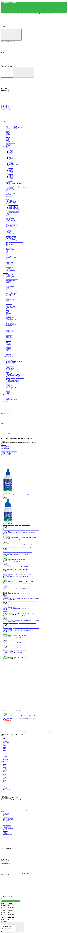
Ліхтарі (7, 400)
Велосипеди (6, 125)
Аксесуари (5, 273)
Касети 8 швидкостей (13, 207)
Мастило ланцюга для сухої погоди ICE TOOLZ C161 (15, 593)
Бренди (37, 13)
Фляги (7, 302)
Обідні (9, 231)
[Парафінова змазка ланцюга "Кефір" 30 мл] (35, 650)
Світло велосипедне (10, 299)
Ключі (7, 393)
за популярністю (4, 442)
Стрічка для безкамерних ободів (15, 183)
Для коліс (8, 391)
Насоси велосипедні (10, 308)
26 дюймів (10, 152)
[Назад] (1, 467)
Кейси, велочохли (10, 320)
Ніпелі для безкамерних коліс (15, 184)
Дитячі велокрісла (10, 317)
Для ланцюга (9, 392)
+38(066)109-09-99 (5, 107)
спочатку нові (33, 442)
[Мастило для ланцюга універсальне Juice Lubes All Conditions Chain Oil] (35, 628)
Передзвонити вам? (5, 108)
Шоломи (8, 338)
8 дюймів (10, 162)
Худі (7, 355)
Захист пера (8, 312)
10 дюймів (10, 160)
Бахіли (7, 353)
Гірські (7, 131)
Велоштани (8, 347)
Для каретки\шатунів (10, 388)
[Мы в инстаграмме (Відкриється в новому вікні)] (50, 23)
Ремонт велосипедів (5, 13)
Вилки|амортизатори (10, 270)
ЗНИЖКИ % (6, 401)
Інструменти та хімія (8, 356)
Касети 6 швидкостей (13, 205)
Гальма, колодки (9, 267)
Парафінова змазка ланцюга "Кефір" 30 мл (12, 652)
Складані (8, 137)
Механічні (10, 234)
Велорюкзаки (9, 316)
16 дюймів (10, 157)
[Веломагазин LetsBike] (7, 795)
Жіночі (7, 140)
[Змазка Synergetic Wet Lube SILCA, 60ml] (35, 559)
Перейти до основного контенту (8, 1)
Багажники (8, 318)
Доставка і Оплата (14, 13)
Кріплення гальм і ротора (14, 240)
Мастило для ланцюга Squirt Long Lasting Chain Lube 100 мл (16, 494)
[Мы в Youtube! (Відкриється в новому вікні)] (10, 23)
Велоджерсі (8, 344)
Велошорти (8, 345)
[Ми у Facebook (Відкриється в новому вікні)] (30, 23)
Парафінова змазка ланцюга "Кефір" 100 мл (13, 710)
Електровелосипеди (10, 143)
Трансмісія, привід (10, 265)
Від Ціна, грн (4, 734)
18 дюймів (10, 156)
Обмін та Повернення (23, 13)
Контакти (34, 13)
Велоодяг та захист (7, 322)
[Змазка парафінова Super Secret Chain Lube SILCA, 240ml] (35, 566)
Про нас (41, 13)
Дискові (10, 230)
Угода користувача (47, 13)
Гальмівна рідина (12, 239)
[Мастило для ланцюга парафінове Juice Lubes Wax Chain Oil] (35, 613)
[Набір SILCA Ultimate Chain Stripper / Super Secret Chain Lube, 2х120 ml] (35, 530)
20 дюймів (10, 154)
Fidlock (7, 305)
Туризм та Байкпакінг (8, 394)
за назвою (27, 442)
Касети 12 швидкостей (13, 212)
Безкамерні (10, 163)
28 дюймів (10, 150)
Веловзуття (8, 341)
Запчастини (5, 146)
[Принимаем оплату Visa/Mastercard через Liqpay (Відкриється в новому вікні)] (12, 799)
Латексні (10, 181)
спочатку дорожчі (20, 442)
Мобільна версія (24, 810)
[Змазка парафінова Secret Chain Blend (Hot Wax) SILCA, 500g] (35, 581)
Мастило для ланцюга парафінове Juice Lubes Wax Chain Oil (16, 615)
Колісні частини (9, 264)
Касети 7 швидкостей (13, 206)
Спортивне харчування (11, 319)
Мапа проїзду (4, 921)
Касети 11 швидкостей (13, 211)
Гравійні (8, 132)
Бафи (7, 350)
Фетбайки (8, 145)
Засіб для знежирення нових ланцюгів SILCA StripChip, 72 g (17, 547)
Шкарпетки (8, 351)
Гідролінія (10, 238)
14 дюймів (10, 158)
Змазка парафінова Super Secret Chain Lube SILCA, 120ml (16, 576)
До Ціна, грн (14, 734)
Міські (7, 135)
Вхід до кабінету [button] (7, 825)
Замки (7, 310)
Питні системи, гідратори (11, 399)
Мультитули (8, 313)
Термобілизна (9, 349)
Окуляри (8, 339)
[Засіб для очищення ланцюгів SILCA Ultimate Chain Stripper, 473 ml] (35, 537)
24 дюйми (10, 153)
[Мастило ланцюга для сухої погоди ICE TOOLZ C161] (35, 588)
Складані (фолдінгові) (13, 164)
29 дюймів (10, 149)
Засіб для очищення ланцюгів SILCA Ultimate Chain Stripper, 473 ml (18, 539)
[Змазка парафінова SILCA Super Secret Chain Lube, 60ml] (35, 552)
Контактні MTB (12, 201)
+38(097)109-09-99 (5, 106)
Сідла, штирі (9, 269)
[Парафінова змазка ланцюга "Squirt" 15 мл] (35, 635)
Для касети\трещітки (10, 390)
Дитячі (7, 138)
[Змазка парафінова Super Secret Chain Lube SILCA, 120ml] (35, 574)
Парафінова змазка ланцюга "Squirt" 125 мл (13, 645)
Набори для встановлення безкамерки (17, 187)
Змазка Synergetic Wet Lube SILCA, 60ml (12, 561)
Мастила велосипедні (11, 387)
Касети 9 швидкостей (13, 208)
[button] (34, 8)
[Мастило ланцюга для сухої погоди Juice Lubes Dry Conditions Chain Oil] (35, 598)
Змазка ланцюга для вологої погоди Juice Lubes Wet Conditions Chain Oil (19, 623)
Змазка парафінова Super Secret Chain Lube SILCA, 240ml (16, 569)
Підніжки (8, 314)
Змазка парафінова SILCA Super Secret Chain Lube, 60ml (15, 554)
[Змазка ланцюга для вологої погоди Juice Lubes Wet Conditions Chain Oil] (35, 620)
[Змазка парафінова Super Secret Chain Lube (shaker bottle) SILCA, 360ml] (35, 715)
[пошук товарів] (23, 72)
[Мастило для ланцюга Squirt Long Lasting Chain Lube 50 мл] (35, 511)
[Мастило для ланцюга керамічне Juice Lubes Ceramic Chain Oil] (35, 606)
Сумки (7, 301)
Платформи (11, 200)
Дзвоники (8, 311)
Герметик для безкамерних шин (15, 186)
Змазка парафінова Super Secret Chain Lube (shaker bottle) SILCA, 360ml (19, 718)
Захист (7, 342)
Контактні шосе (12, 202)
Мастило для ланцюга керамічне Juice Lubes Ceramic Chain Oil (17, 608)
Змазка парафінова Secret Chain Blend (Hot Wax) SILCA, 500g (17, 583)
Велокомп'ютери (9, 307)
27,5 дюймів (11, 151)
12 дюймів (10, 159)
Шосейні (8, 133)
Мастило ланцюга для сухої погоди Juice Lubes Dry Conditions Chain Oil (19, 601)
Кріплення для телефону (11, 306)
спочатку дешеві (12, 442)
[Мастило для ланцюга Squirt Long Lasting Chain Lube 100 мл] (35, 481)
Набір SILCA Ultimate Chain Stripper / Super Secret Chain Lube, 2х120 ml (19, 532)
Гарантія (30, 13)
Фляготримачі (9, 304)
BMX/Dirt (8, 141)
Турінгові (8, 134)
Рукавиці (8, 343)
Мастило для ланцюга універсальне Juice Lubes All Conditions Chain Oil (19, 630)
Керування (8, 268)
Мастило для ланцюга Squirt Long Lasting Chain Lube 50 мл (16, 525)
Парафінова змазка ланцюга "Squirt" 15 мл (12, 637)
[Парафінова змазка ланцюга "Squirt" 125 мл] (35, 642)
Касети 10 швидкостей (13, 209)
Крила (7, 300)
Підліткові (8, 139)
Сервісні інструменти (11, 271)
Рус (4, 27)
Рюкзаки (8, 398)
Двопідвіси (8, 144)
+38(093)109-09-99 (5, 105)
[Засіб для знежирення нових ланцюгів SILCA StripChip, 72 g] (35, 544)
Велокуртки (8, 348)
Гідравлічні (11, 233)
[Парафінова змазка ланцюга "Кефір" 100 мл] (35, 657)
